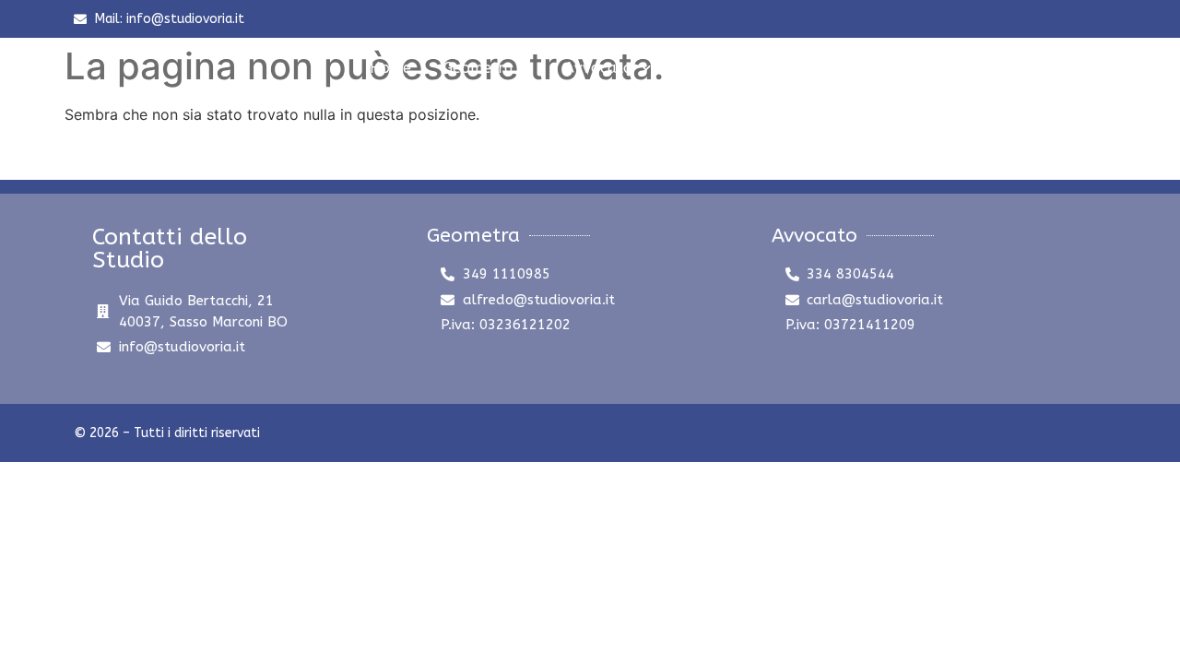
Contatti (782, 68)
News (702, 68)
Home (390, 68)
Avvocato (598, 68)
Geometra (478, 68)
